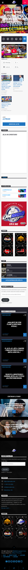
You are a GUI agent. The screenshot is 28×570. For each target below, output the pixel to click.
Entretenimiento (7, 341)
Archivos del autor (14, 124)
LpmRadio (4, 177)
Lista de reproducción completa (14, 280)
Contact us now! (13, 555)
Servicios (15, 556)
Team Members (6, 556)
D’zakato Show (6, 195)
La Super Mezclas (7, 190)
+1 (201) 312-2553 (8, 484)
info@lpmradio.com (9, 487)
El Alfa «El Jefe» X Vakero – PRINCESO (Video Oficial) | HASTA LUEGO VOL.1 (14, 350)
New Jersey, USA (8, 490)
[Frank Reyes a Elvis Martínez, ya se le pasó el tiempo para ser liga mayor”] (18, 78)
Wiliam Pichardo (17, 553)
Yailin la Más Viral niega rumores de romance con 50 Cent (14, 426)
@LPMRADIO (13, 29)
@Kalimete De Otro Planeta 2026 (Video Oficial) (14, 324)
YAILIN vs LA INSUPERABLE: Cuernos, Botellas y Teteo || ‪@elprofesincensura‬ (14, 376)
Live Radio (22, 555)
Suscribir (5, 300)
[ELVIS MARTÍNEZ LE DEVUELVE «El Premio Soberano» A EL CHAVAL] (6, 99)
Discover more (5, 508)
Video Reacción (14, 9)
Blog (4, 555)
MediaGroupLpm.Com (19, 551)
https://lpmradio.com (9, 481)
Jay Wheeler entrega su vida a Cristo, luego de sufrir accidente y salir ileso (14, 406)
